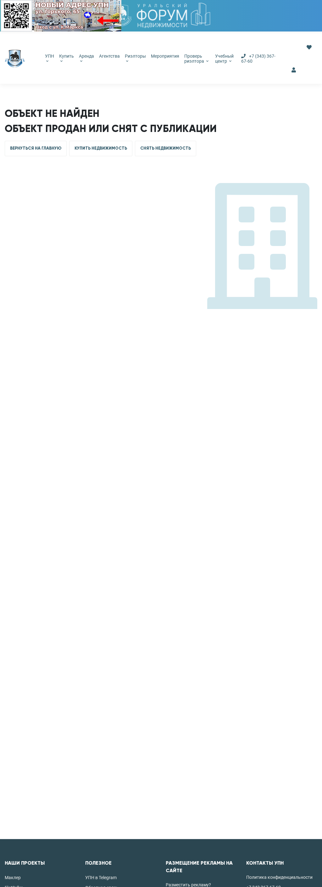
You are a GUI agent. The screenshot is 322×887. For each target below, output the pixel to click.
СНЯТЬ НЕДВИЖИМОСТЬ (165, 148)
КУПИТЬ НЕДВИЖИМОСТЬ (101, 148)
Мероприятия (165, 56)
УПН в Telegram (101, 877)
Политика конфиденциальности (279, 877)
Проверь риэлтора (194, 59)
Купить (66, 56)
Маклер (13, 877)
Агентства (109, 56)
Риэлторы (135, 56)
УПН (49, 56)
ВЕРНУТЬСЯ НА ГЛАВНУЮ (35, 148)
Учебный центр (224, 59)
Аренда (86, 56)
